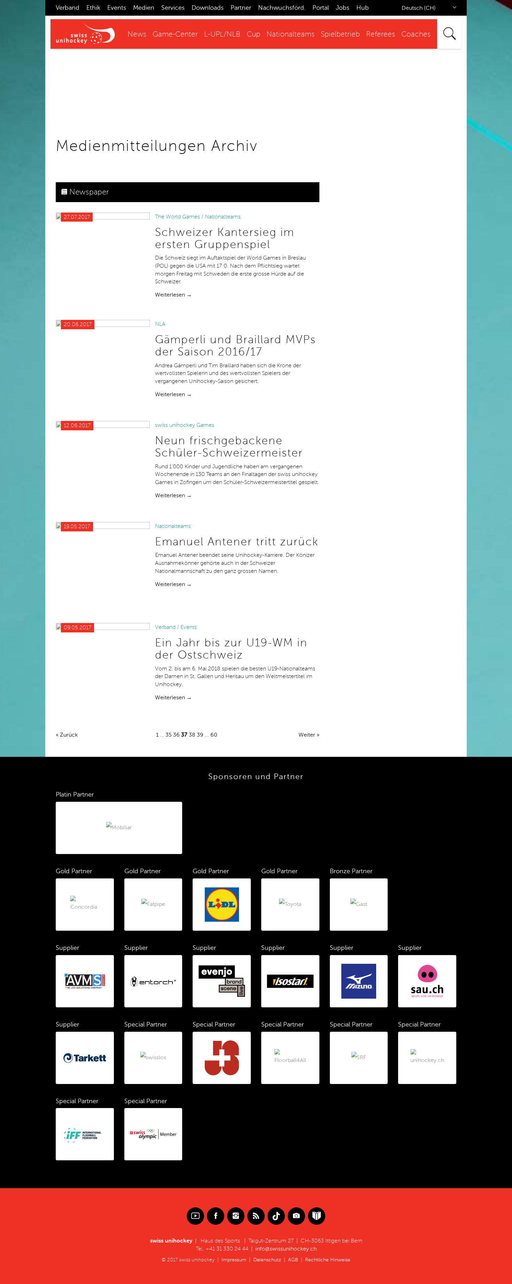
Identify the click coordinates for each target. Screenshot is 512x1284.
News (136, 34)
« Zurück (67, 735)
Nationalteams (290, 34)
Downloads (208, 7)
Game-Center (175, 34)
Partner (241, 7)
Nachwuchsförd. (281, 7)
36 (176, 735)
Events (116, 7)
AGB (293, 1259)
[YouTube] (195, 1216)
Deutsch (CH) (419, 8)
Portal (320, 7)
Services (173, 7)
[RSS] (256, 1216)
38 (192, 735)
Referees (380, 34)
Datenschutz (267, 1259)
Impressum (234, 1259)
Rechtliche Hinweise (327, 1259)
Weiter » (308, 735)
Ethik (93, 7)
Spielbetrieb (340, 34)
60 (213, 735)
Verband (67, 7)
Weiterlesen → (173, 295)
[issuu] (316, 1216)
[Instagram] (236, 1216)
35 (168, 735)
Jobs (342, 7)
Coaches (415, 34)
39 (200, 735)
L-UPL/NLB (222, 34)
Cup (253, 34)
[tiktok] (276, 1216)
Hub (362, 7)
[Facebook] (215, 1216)
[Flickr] (296, 1216)
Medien (143, 7)
